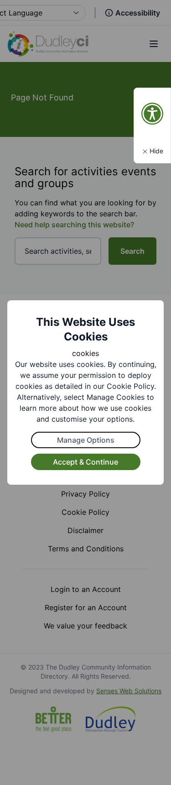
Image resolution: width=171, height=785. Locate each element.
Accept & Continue (85, 461)
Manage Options (85, 440)
